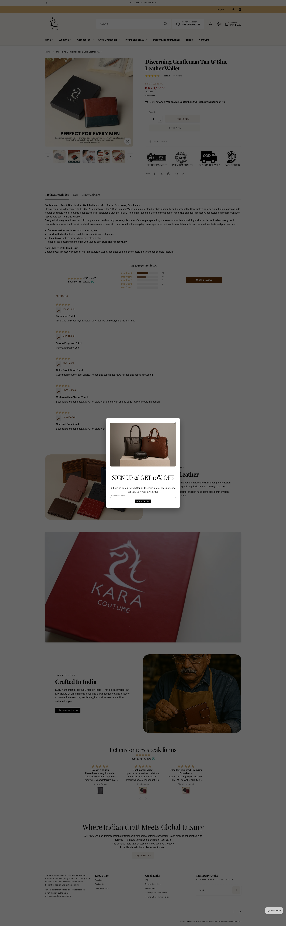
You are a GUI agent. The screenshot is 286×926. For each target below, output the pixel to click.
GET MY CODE (143, 501)
